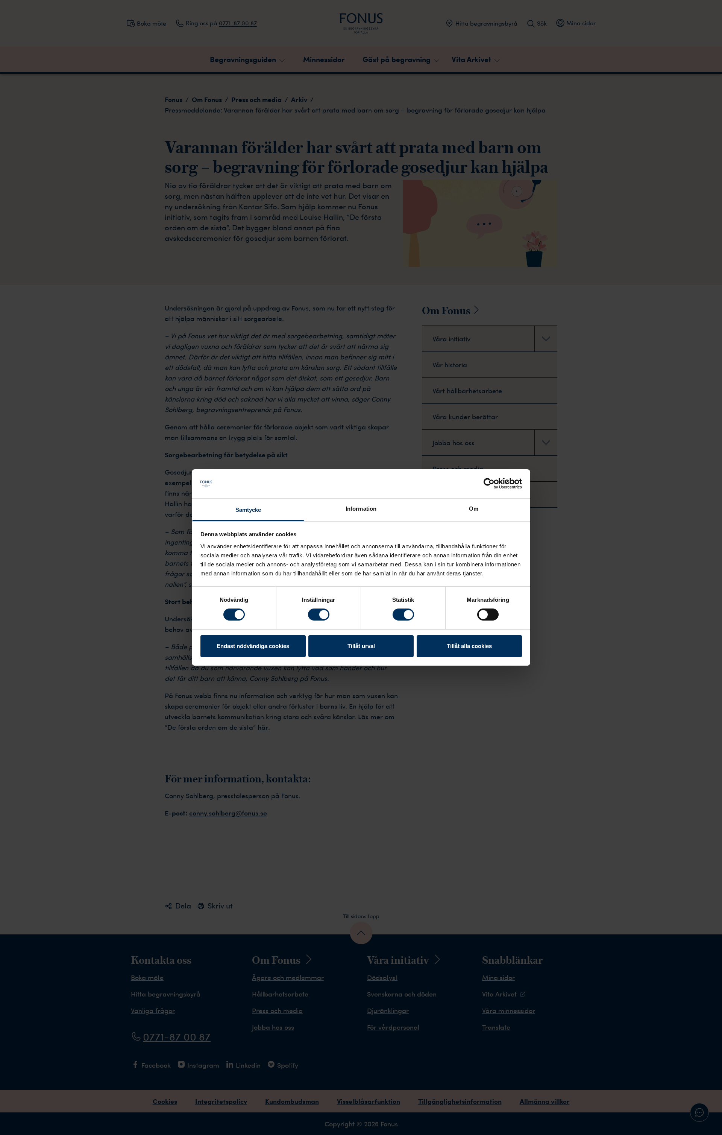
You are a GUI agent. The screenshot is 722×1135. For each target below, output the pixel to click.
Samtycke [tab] (248, 510)
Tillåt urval (361, 646)
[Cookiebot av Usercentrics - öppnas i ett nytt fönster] (489, 483)
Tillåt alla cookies (469, 646)
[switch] (318, 615)
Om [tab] (473, 508)
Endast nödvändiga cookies (253, 646)
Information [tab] (361, 508)
